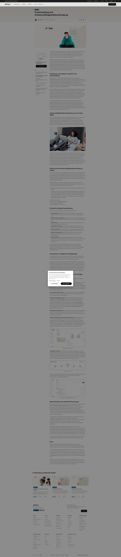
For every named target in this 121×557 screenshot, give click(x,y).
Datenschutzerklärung (52, 280)
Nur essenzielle (55, 283)
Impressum (58, 280)
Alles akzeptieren (66, 283)
